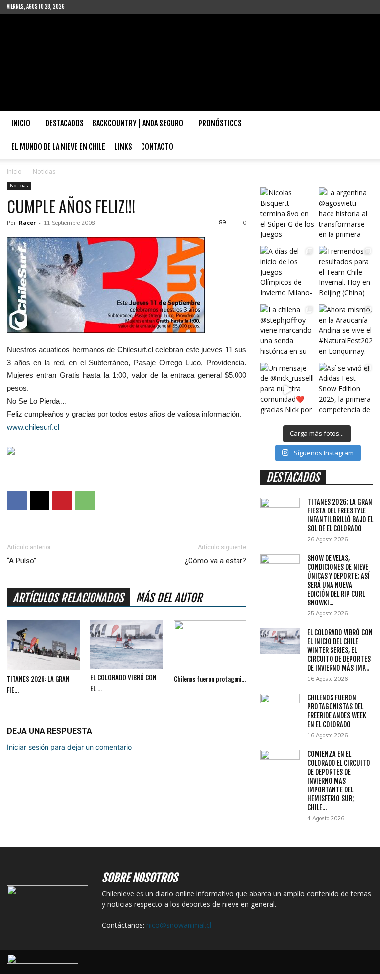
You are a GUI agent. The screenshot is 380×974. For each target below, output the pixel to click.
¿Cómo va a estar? (215, 561)
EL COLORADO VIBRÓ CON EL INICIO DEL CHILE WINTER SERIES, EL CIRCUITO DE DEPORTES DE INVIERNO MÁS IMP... (340, 650)
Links (123, 147)
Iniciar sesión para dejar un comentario (69, 747)
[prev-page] (13, 710)
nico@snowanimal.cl (178, 924)
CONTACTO (157, 147)
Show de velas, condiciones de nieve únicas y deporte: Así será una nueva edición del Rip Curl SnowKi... (338, 580)
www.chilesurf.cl (33, 427)
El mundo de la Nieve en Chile (58, 147)
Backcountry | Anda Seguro (138, 123)
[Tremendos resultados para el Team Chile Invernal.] (346, 273)
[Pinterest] (62, 500)
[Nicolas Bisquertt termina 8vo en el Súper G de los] (287, 214)
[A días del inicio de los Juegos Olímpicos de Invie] (287, 273)
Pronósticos (220, 123)
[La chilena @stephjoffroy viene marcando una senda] (287, 331)
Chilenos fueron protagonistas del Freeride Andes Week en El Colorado (336, 711)
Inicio (20, 123)
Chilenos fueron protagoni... (210, 679)
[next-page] (29, 710)
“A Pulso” (21, 561)
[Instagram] (104, 7)
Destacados (65, 123)
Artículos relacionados (68, 598)
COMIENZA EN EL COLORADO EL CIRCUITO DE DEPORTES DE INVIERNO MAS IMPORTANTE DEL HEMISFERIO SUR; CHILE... (338, 781)
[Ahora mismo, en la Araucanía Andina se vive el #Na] (346, 331)
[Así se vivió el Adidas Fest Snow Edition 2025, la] (346, 390)
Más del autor (169, 598)
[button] (361, 123)
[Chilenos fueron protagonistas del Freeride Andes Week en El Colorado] (210, 645)
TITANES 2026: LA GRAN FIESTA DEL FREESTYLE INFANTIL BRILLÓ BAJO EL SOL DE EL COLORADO (340, 515)
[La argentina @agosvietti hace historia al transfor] (346, 214)
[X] (39, 500)
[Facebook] (88, 7)
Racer (27, 222)
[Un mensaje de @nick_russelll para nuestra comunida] (287, 390)
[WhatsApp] (85, 500)
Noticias (19, 185)
